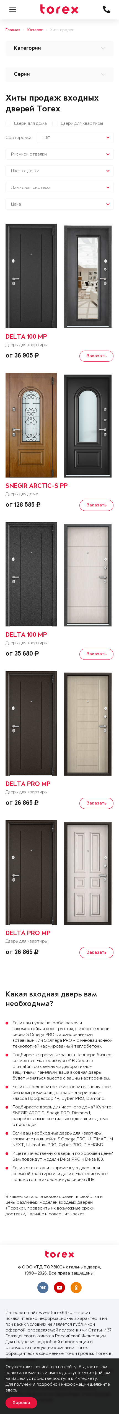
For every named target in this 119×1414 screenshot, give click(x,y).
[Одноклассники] (76, 1287)
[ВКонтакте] (42, 1287)
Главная (13, 30)
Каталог (35, 30)
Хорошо (21, 1402)
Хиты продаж (62, 30)
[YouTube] (59, 1287)
